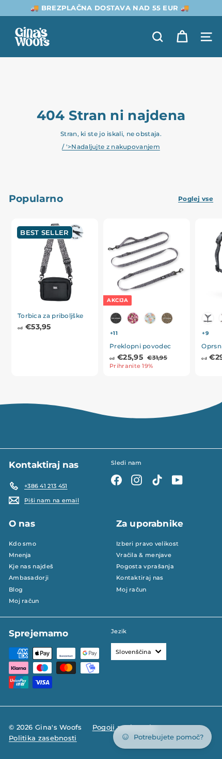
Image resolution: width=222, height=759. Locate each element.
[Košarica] (182, 37)
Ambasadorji (29, 577)
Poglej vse (195, 199)
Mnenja (20, 555)
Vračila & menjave (143, 555)
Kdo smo (22, 543)
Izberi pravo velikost (147, 543)
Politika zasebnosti (43, 738)
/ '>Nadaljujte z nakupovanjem (111, 146)
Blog (16, 589)
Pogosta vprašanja (145, 566)
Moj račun (24, 600)
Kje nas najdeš (31, 566)
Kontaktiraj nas (140, 577)
